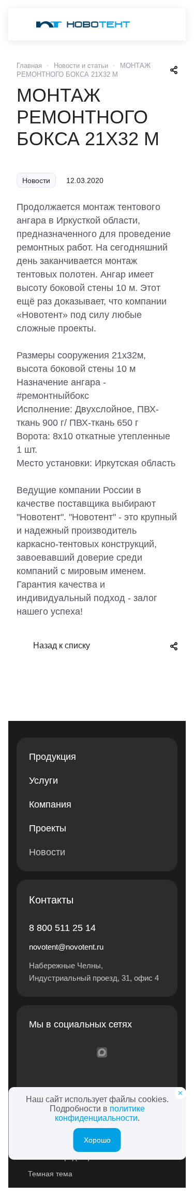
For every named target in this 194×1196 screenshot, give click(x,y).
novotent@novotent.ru (66, 946)
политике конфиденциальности (100, 1113)
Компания (50, 804)
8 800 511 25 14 (62, 928)
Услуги (43, 780)
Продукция (52, 757)
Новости (47, 852)
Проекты (47, 828)
